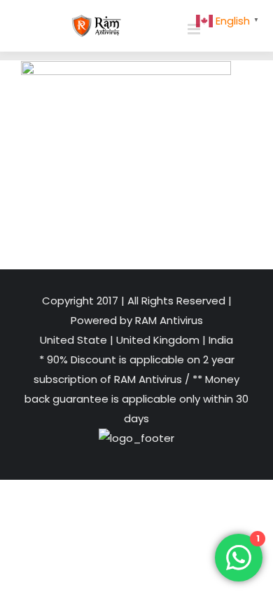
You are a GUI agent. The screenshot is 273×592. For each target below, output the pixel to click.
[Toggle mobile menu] (195, 29)
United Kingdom (157, 339)
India (219, 339)
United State (75, 339)
